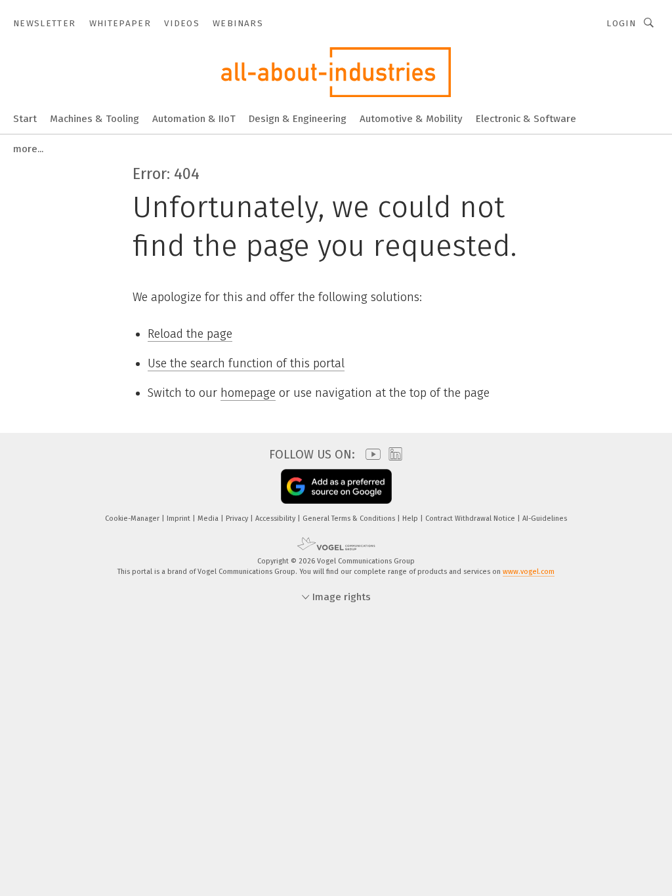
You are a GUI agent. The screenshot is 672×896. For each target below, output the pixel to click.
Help (411, 518)
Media (209, 518)
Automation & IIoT (194, 119)
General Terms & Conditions (350, 518)
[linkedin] (392, 454)
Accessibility (276, 518)
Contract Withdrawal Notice (471, 518)
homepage (248, 393)
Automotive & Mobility (411, 119)
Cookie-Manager (133, 518)
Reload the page (190, 334)
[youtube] (370, 454)
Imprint (179, 518)
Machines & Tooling (94, 119)
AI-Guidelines (544, 518)
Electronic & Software (526, 119)
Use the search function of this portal (246, 363)
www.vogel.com (529, 571)
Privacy (238, 518)
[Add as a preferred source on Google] (336, 486)
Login (621, 23)
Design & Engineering (297, 119)
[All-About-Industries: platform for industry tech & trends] (25, 118)
